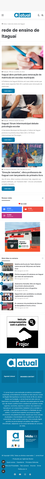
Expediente (20, 462)
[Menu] (3, 15)
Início (5, 24)
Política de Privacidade (11, 465)
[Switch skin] (39, 15)
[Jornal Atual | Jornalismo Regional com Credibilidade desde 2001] (22, 15)
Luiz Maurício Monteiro (10, 169)
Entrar (39, 465)
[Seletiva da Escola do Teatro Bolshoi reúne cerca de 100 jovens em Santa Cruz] (7, 267)
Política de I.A (22, 469)
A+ (3, 462)
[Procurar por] (42, 15)
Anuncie (33, 465)
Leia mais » (8, 91)
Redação (5, 72)
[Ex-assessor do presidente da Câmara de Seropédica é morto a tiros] (7, 306)
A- (3, 471)
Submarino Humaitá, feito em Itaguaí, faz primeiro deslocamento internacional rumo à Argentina (28, 286)
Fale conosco (24, 465)
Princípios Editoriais (32, 462)
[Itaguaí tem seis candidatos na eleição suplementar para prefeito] (7, 297)
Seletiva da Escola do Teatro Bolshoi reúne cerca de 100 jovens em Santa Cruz (27, 266)
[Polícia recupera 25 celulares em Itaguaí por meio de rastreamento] (7, 277)
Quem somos (11, 462)
